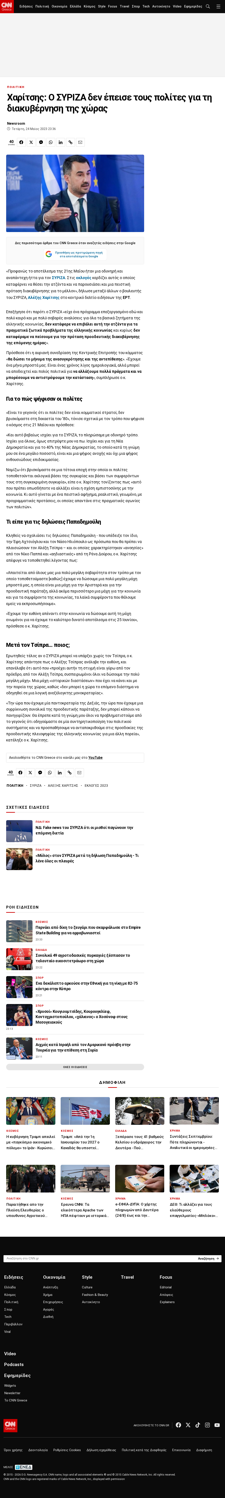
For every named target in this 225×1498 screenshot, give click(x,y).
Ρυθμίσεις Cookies (67, 1450)
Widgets (10, 1386)
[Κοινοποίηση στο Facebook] (21, 142)
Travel (124, 6)
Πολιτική (42, 6)
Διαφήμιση (204, 1450)
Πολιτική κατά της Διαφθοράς (144, 1450)
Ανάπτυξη (50, 1287)
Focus (112, 6)
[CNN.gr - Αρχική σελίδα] (10, 1425)
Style (101, 6)
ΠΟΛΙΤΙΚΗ (16, 87)
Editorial (166, 1287)
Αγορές (48, 1309)
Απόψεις (166, 1295)
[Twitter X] (188, 1425)
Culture (87, 1287)
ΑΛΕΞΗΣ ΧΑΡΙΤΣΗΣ (63, 786)
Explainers (167, 1302)
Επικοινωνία (181, 1450)
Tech (146, 6)
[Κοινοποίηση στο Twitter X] (31, 142)
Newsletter (12, 1393)
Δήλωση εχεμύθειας (101, 1450)
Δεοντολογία (38, 1450)
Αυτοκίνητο (161, 6)
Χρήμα (47, 1295)
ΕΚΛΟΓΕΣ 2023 (96, 786)
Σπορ (136, 6)
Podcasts (14, 1364)
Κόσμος (89, 6)
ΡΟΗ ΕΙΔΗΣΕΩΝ (22, 907)
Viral (7, 1332)
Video (177, 6)
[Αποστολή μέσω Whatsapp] (50, 142)
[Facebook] (178, 1425)
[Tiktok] (197, 1425)
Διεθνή (48, 1317)
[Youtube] (217, 1425)
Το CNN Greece (15, 1400)
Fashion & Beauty (95, 1295)
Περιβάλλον (13, 1324)
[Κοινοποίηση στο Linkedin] (60, 142)
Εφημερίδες (193, 6)
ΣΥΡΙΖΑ (36, 786)
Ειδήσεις (26, 6)
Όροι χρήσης (13, 1450)
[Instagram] (207, 1425)
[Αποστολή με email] (80, 142)
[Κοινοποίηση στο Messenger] (40, 142)
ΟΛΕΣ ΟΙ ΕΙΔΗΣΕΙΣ (75, 1067)
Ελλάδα (75, 6)
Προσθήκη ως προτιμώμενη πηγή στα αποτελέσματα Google (79, 254)
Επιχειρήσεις (53, 1302)
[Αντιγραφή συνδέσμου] (70, 142)
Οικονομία (59, 6)
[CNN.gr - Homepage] (7, 6)
